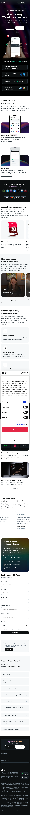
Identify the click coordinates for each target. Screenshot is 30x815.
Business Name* (5, 613)
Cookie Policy (24, 810)
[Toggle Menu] (28, 2)
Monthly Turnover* (5, 621)
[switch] (25, 407)
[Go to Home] (10, 770)
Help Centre (10, 777)
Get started (10, 27)
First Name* (4, 581)
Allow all (15, 429)
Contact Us (15, 488)
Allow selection (15, 435)
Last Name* (4, 589)
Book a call (8, 649)
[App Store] (25, 777)
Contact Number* (5, 605)
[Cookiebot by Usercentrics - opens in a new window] (21, 373)
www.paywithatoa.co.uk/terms (7, 791)
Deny (15, 440)
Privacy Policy (16, 810)
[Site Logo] (3, 2)
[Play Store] (25, 773)
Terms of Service (6, 810)
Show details (21, 424)
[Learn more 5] (12, 235)
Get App (22, 2)
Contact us (19, 27)
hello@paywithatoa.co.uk (14, 666)
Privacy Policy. (25, 629)
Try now (10, 746)
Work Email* (4, 597)
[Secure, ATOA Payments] (15, 74)
